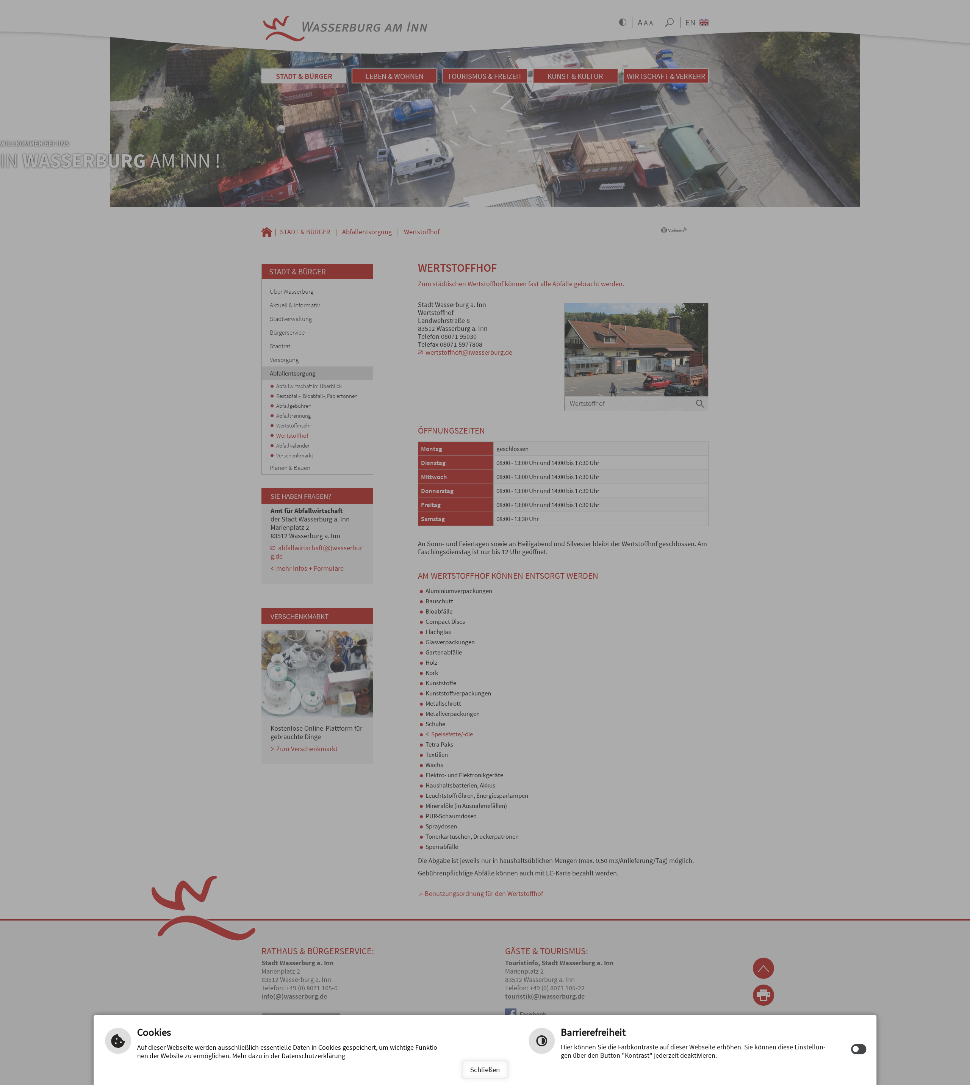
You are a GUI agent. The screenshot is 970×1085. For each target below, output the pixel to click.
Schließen (485, 1069)
